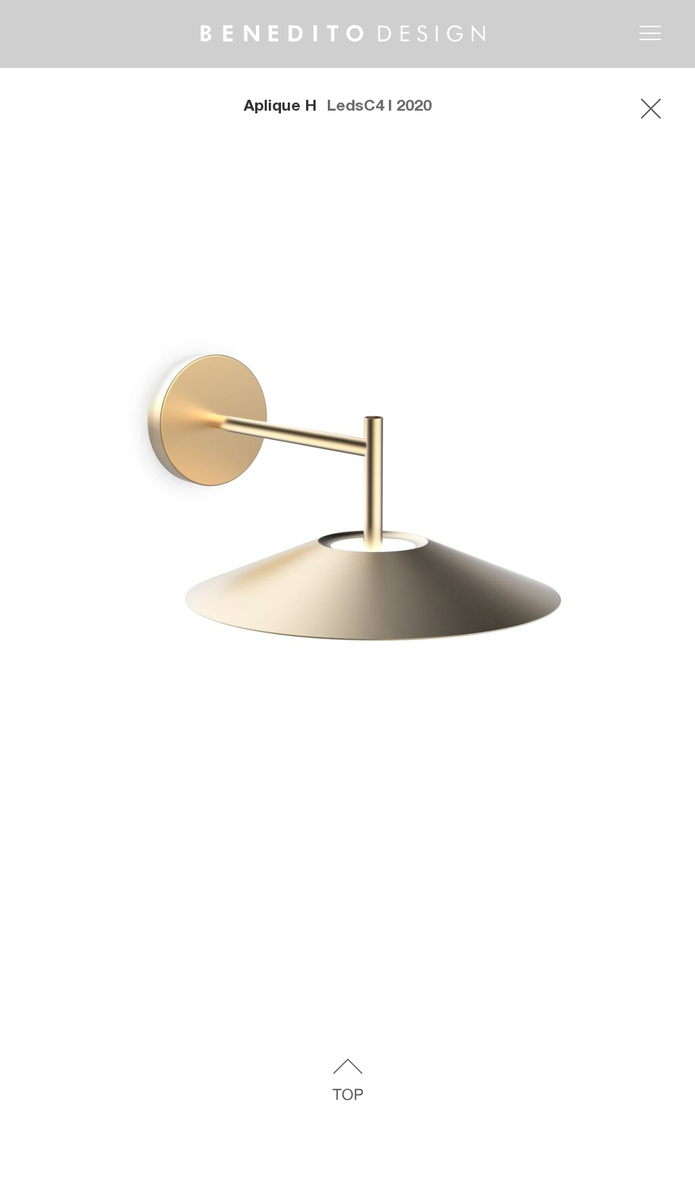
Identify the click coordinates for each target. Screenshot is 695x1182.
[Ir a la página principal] (321, 19)
